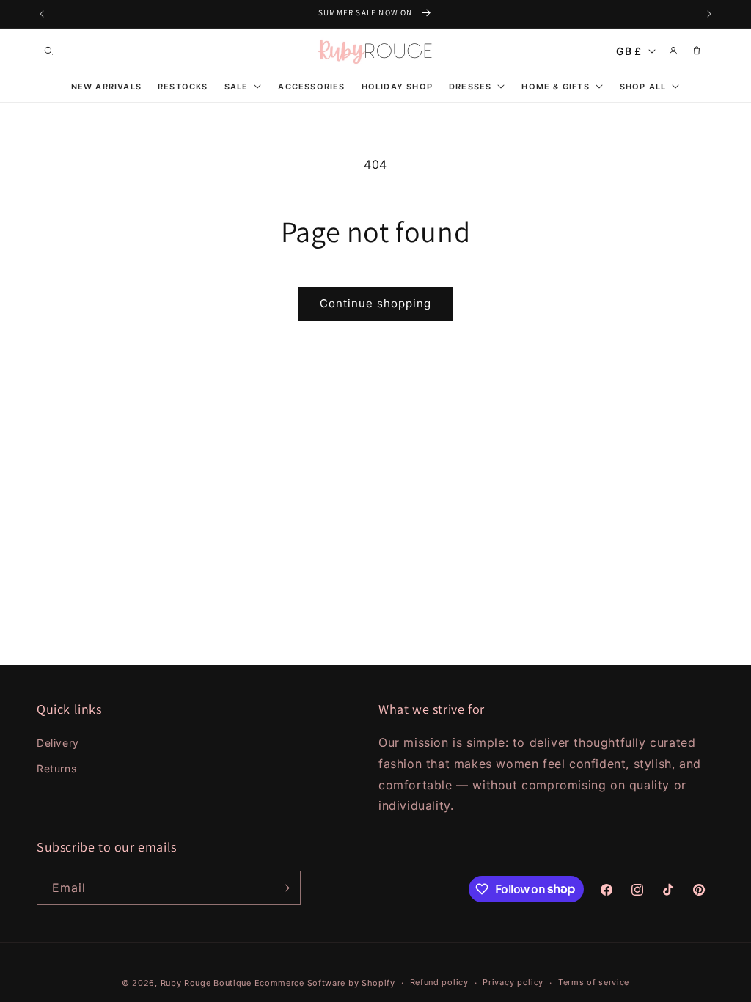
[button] (48, 50)
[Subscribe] (284, 888)
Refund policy (439, 982)
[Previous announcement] (42, 14)
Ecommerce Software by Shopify (324, 983)
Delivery (58, 742)
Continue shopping (375, 303)
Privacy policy (513, 982)
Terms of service (593, 982)
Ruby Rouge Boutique (207, 983)
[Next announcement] (709, 14)
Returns (56, 768)
